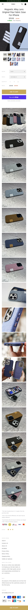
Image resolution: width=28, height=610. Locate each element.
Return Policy (5, 554)
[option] (14, 37)
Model (3, 77)
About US (4, 546)
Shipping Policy (6, 556)
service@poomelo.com (8, 593)
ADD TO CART (14, 608)
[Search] (22, 4)
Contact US (5, 543)
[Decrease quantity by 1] (10, 82)
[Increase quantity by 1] (18, 82)
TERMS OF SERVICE (7, 559)
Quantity (4, 81)
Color (3, 71)
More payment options (14, 100)
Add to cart (14, 92)
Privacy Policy (5, 551)
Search (4, 541)
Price (3, 85)
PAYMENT (4, 548)
